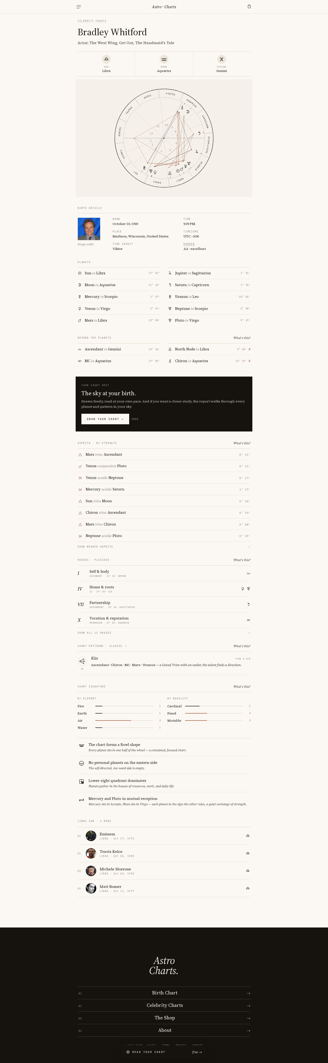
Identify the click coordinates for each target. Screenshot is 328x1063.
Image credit (85, 244)
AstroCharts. (164, 965)
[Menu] (79, 6)
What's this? (241, 338)
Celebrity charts (92, 21)
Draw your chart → (105, 419)
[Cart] (249, 7)
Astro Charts (164, 7)
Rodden (189, 244)
